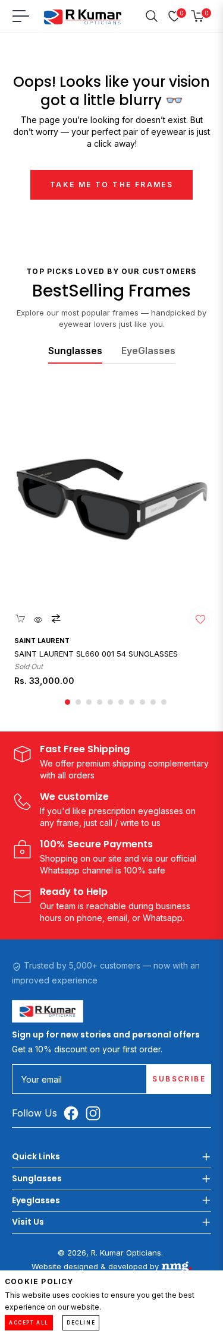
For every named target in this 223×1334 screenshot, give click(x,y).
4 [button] (99, 702)
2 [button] (78, 702)
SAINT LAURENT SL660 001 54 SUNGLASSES (96, 653)
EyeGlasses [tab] (148, 351)
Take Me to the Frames (111, 184)
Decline (81, 1323)
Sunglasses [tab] (75, 351)
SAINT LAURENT (42, 640)
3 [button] (89, 702)
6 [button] (121, 702)
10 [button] (164, 702)
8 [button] (142, 702)
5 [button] (110, 702)
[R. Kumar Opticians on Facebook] (74, 1113)
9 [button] (153, 702)
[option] (111, 545)
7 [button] (131, 702)
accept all (29, 1323)
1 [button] (67, 702)
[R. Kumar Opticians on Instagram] (96, 1113)
